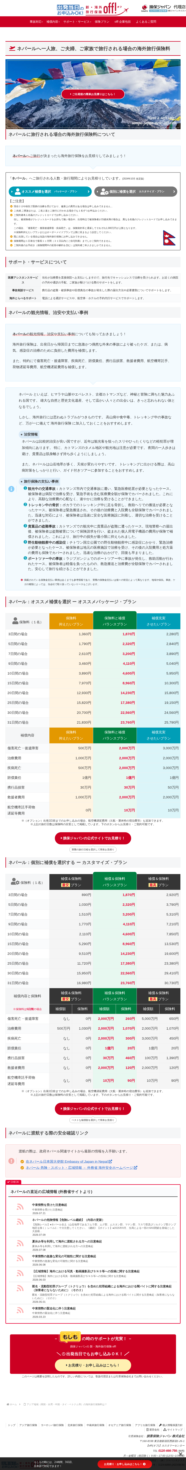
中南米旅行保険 (95, 1425)
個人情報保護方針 (172, 1425)
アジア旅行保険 (28, 1425)
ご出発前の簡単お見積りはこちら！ (93, 94)
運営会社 (154, 1429)
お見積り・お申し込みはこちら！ (93, 1365)
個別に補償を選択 (136, 191)
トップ (11, 1425)
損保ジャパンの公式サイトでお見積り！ (93, 838)
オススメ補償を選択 (49, 191)
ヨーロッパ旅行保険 (52, 1425)
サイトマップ (175, 1429)
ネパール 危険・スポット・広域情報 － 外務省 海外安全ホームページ (80, 1168)
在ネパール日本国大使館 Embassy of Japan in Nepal (67, 1161)
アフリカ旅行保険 (145, 1425)
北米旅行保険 (75, 1425)
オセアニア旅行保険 (119, 1425)
